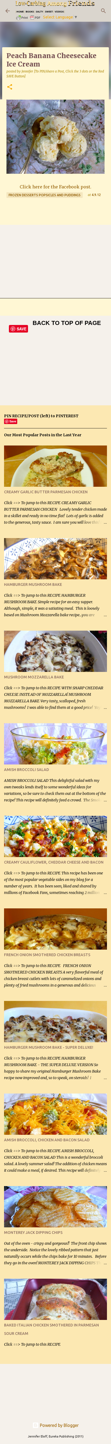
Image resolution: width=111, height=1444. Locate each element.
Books (30, 11)
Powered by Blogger (59, 1425)
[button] (9, 87)
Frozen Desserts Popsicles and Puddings (45, 195)
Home (20, 11)
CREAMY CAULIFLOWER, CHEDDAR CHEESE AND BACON (53, 862)
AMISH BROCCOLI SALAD (26, 769)
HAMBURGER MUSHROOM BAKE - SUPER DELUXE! (48, 1047)
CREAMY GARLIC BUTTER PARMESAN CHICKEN (46, 492)
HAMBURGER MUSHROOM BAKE (33, 584)
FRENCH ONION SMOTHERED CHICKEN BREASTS (47, 955)
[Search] (103, 10)
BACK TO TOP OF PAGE (67, 323)
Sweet (49, 11)
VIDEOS (59, 11)
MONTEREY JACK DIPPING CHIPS (33, 1232)
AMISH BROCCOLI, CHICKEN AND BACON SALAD (47, 1140)
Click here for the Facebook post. (55, 186)
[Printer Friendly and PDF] (28, 19)
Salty (39, 11)
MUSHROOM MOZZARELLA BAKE (34, 677)
